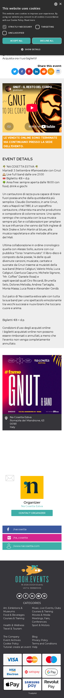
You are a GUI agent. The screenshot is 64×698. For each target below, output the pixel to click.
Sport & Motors (40, 625)
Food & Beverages (13, 614)
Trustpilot (32, 693)
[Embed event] (50, 71)
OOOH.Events (36, 584)
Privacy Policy (40, 640)
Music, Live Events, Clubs (46, 608)
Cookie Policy (11, 643)
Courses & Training (42, 611)
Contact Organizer (32, 512)
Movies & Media (41, 614)
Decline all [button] (46, 40)
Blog (34, 636)
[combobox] (55, 4)
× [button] (60, 4)
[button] (32, 49)
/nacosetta (19, 529)
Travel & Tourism (12, 628)
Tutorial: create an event (17, 647)
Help (34, 647)
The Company (11, 636)
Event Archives (12, 640)
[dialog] (32, 27)
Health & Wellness (13, 625)
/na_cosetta (20, 537)
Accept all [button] (16, 40)
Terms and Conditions (44, 643)
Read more (29, 20)
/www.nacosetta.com (26, 546)
